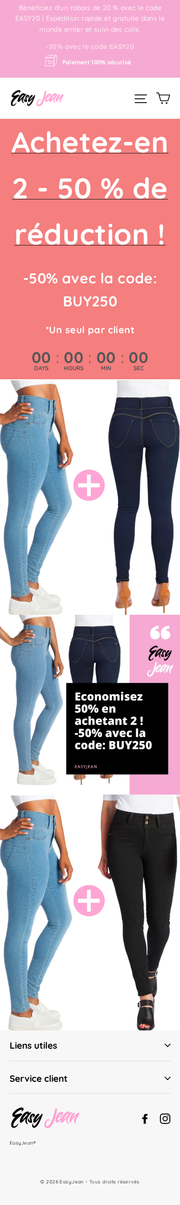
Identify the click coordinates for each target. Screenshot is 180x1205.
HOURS (74, 368)
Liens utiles (33, 1045)
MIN (106, 368)
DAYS (41, 368)
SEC (138, 368)
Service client (39, 1078)
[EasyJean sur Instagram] (165, 1117)
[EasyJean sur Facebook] (145, 1117)
